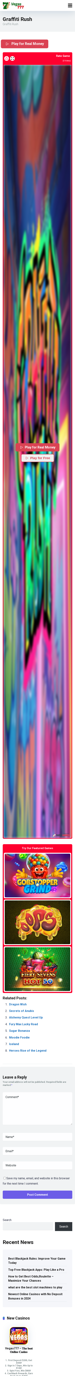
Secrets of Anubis (21, 1011)
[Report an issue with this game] (6, 58)
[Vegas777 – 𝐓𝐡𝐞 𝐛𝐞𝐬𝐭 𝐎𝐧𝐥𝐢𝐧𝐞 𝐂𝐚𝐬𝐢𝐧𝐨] (19, 1344)
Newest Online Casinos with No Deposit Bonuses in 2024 (35, 1296)
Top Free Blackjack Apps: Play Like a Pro (36, 1269)
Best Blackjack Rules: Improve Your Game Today (37, 1261)
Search (7, 1220)
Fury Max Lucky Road (23, 1024)
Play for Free (40, 458)
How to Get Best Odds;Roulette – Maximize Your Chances (31, 1278)
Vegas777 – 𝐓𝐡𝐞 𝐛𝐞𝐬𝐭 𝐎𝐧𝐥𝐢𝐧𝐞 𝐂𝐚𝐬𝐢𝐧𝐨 (19, 1350)
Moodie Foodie (19, 1037)
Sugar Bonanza (19, 1031)
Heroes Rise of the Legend (27, 1050)
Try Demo (37, 875)
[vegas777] (13, 5)
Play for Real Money (27, 44)
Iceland (14, 1044)
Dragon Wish (18, 1004)
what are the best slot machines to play (35, 1287)
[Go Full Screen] (12, 58)
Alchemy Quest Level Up (26, 1017)
